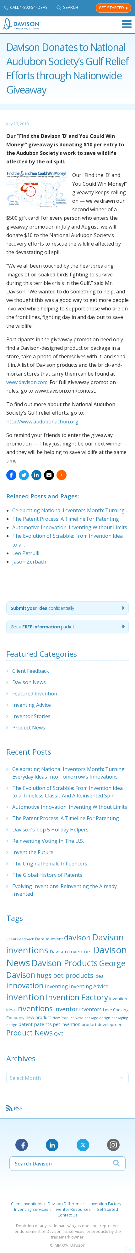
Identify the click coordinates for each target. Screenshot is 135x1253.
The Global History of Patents (47, 874)
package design (97, 1017)
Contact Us (67, 1215)
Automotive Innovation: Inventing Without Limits (69, 806)
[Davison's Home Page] (22, 24)
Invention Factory (77, 997)
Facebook (21, 1145)
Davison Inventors (71, 951)
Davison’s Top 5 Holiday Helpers (50, 829)
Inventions (34, 1008)
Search (70, 7)
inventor (66, 1009)
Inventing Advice (31, 704)
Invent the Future (32, 852)
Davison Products (64, 963)
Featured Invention (34, 693)
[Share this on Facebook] (11, 475)
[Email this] (49, 475)
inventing (56, 986)
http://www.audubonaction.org (42, 421)
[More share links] (62, 475)
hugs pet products (64, 975)
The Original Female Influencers (49, 863)
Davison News (29, 682)
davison (77, 938)
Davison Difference (66, 1203)
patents (43, 1024)
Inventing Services (31, 1209)
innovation (25, 985)
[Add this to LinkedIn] (36, 475)
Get (42, 627)
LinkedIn (52, 1145)
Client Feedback (30, 670)
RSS (18, 1108)
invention (25, 997)
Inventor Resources (72, 1209)
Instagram (113, 1145)
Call (29, 7)
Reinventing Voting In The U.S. (48, 840)
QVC (58, 1033)
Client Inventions (26, 1203)
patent (26, 1024)
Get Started (111, 7)
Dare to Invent (49, 939)
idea (99, 976)
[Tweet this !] (24, 475)
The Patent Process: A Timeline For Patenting (65, 818)
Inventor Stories (31, 716)
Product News (28, 727)
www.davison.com (26, 382)
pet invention (66, 1024)
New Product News (67, 1018)
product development (103, 1024)
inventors (90, 1009)
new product (38, 1017)
